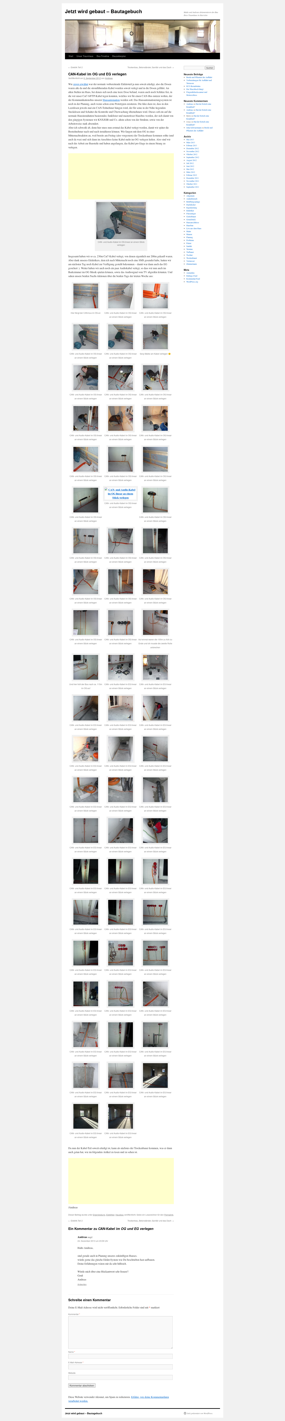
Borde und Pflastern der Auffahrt (199, 77)
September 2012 (192, 157)
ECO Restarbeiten (193, 86)
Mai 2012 (190, 169)
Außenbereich (191, 198)
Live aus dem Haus (193, 228)
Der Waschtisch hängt (194, 89)
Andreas (109, 78)
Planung (189, 237)
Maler (188, 231)
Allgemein (190, 195)
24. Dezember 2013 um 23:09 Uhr (93, 1240)
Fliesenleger (191, 213)
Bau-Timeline (103, 56)
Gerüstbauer (191, 216)
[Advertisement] (121, 176)
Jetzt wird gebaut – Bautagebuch (103, 11)
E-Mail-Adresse (75, 1362)
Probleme (190, 240)
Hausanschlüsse (192, 222)
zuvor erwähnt (80, 84)
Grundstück (191, 219)
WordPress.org (192, 281)
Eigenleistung (99, 1214)
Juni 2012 (190, 166)
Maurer (189, 234)
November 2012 (192, 151)
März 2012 (190, 172)
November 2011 (192, 181)
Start (71, 56)
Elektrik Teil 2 (75, 67)
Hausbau (119, 1214)
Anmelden (190, 272)
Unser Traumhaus (85, 56)
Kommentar (74, 1314)
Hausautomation (111, 100)
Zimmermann (191, 264)
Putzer (188, 243)
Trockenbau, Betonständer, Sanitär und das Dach (150, 67)
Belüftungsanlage (193, 201)
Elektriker (110, 1214)
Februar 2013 (191, 145)
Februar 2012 (191, 175)
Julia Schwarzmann (194, 127)
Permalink (168, 1214)
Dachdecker (191, 204)
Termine (189, 249)
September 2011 (192, 187)
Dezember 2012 (192, 148)
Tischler (189, 255)
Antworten (82, 1284)
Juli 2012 (190, 163)
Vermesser (190, 261)
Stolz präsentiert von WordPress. (200, 1413)
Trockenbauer (191, 258)
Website (72, 1372)
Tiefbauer (190, 252)
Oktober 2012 (191, 154)
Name (71, 1351)
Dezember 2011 (192, 178)
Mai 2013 (190, 139)
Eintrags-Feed (191, 275)
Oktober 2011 (191, 184)
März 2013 (190, 142)
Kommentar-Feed (193, 278)
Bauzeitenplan (119, 56)
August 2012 (191, 160)
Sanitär (189, 246)
